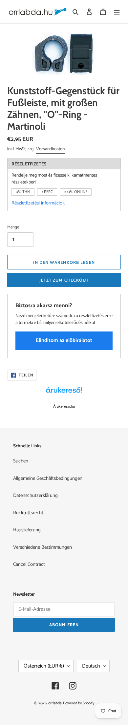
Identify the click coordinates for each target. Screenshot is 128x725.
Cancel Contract (29, 564)
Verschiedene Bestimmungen (42, 547)
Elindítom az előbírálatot (64, 340)
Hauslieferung (27, 530)
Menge (13, 227)
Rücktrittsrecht (28, 513)
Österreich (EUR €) (44, 666)
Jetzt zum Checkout (64, 280)
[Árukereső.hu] (64, 393)
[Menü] (117, 12)
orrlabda (55, 703)
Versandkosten (50, 149)
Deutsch (91, 666)
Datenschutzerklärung (35, 495)
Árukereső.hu (64, 406)
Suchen (20, 461)
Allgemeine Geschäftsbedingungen (47, 478)
